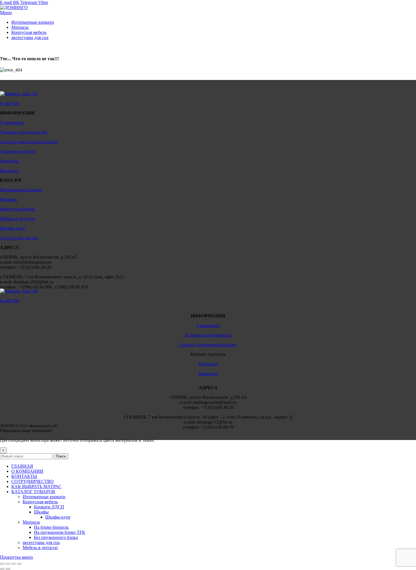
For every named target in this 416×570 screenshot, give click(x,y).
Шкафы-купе (12, 228)
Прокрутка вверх (16, 557)
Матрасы (8, 199)
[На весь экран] (13, 564)
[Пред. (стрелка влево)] (2, 569)
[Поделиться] (8, 564)
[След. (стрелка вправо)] (8, 569)
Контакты (9, 161)
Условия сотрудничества (23, 132)
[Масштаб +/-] (19, 564)
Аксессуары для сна (19, 237)
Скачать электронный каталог (29, 141)
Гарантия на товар (17, 151)
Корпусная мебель (17, 209)
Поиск (61, 456)
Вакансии (9, 170)
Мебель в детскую (17, 218)
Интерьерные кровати (21, 189)
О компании (12, 122)
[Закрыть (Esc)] (2, 564)
